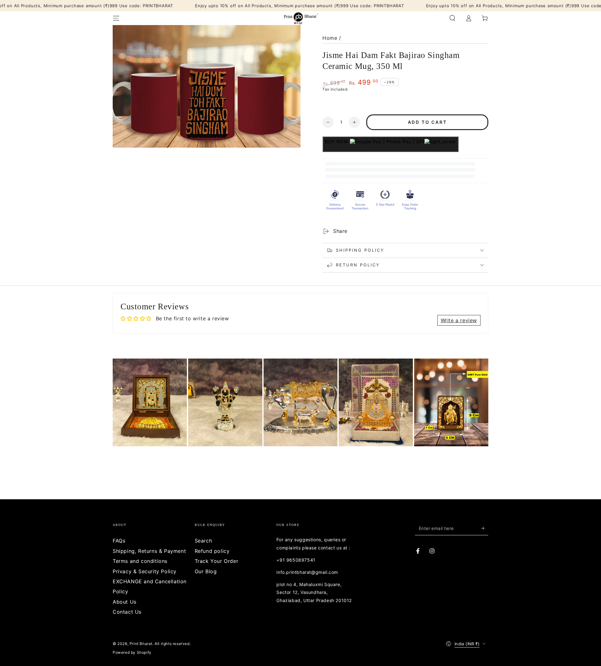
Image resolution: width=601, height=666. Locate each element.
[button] (452, 18)
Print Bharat (141, 643)
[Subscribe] (484, 528)
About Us (124, 602)
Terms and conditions (140, 561)
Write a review (459, 320)
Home (329, 38)
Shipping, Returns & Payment (149, 551)
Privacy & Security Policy (145, 571)
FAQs (119, 541)
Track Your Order (217, 561)
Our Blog (206, 571)
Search (203, 541)
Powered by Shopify (132, 652)
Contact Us (127, 612)
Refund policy (212, 551)
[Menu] (116, 18)
